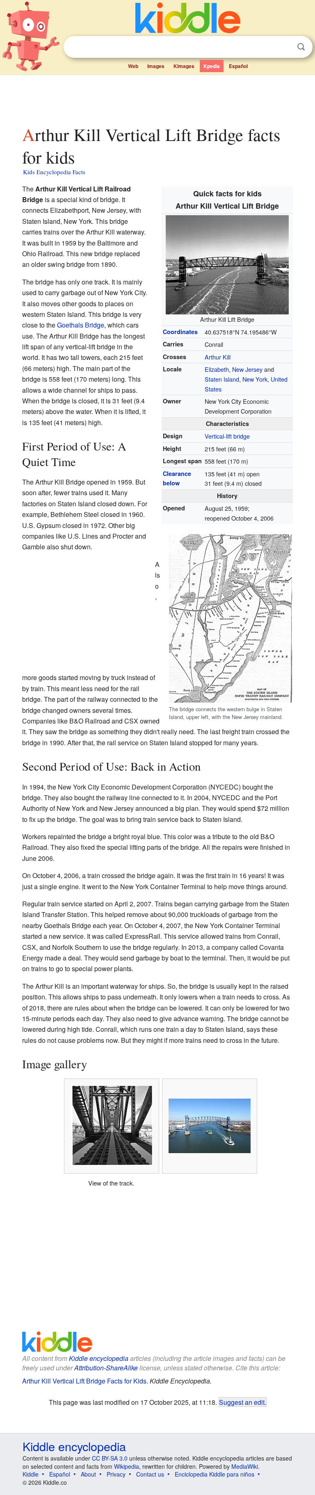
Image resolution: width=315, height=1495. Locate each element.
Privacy (116, 1474)
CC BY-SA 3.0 (110, 1458)
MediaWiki (244, 1466)
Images (155, 66)
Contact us (150, 1474)
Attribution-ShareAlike (106, 1367)
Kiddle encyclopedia (98, 1358)
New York (254, 379)
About (88, 1474)
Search (301, 47)
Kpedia (211, 66)
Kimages (183, 66)
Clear (284, 47)
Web (133, 66)
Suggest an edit (242, 1401)
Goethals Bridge (80, 325)
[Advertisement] (157, 98)
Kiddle (31, 1474)
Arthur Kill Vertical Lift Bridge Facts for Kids (84, 1381)
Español (238, 66)
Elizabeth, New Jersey (233, 369)
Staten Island (222, 379)
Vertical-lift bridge (227, 436)
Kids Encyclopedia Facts (54, 172)
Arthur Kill (218, 357)
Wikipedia (126, 1466)
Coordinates (180, 332)
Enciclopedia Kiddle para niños (214, 1474)
